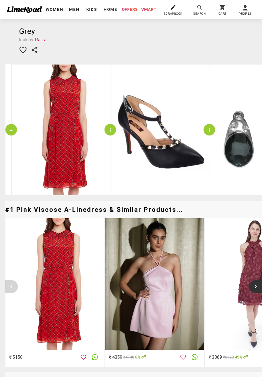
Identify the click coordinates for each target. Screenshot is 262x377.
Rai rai (41, 39)
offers (130, 9)
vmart (149, 9)
